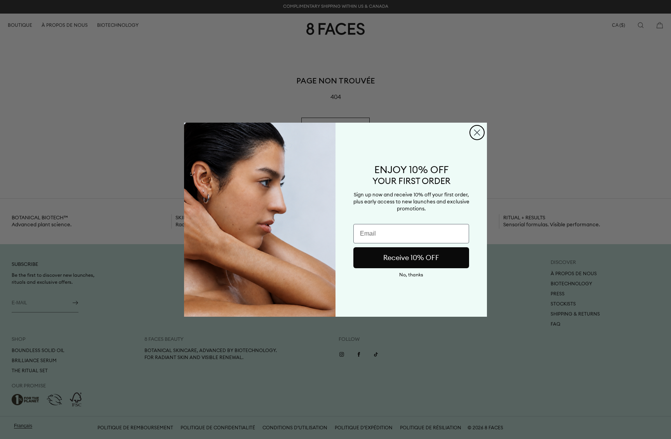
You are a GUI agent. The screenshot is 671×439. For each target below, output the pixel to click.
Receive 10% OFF (411, 257)
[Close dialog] (477, 132)
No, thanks (411, 274)
